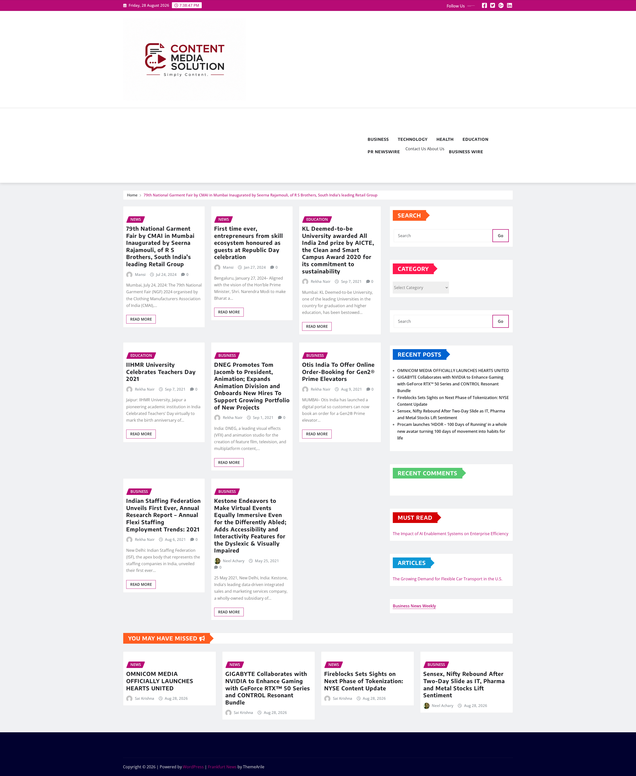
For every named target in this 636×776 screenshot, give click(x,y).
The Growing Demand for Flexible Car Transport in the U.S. (447, 579)
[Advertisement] (243, 146)
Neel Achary (233, 560)
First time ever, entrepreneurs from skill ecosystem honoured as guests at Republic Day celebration (248, 242)
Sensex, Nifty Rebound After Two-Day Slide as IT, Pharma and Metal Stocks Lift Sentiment (464, 684)
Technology (413, 139)
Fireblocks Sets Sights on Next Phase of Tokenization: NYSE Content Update (363, 680)
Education (475, 139)
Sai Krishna (144, 698)
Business (378, 139)
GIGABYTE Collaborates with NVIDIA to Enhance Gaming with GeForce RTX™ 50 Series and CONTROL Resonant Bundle (450, 383)
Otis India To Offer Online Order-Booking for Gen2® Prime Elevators (338, 371)
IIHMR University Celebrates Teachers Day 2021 (161, 371)
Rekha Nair (320, 281)
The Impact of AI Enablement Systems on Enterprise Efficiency (450, 533)
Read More (141, 319)
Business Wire (466, 151)
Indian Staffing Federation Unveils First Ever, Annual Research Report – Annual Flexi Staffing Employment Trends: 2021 (163, 514)
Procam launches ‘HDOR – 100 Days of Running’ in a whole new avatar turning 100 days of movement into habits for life (452, 431)
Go (500, 235)
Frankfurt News (222, 767)
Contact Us (415, 148)
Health (445, 139)
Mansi (140, 274)
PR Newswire (384, 151)
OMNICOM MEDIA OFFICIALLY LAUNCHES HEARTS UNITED (453, 370)
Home (132, 194)
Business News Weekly (414, 606)
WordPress (193, 767)
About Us (435, 148)
